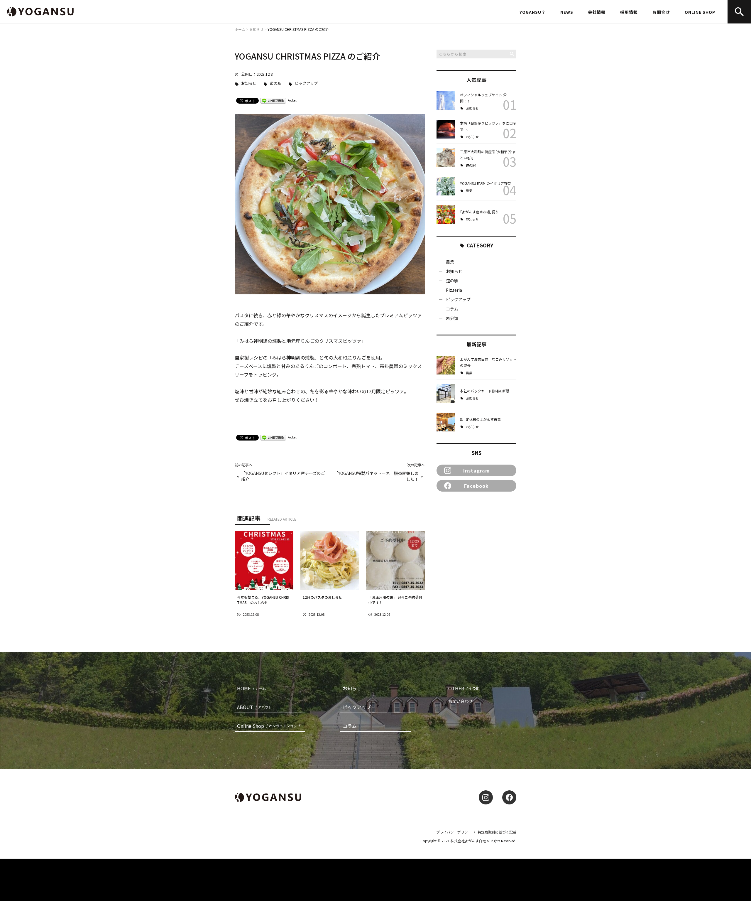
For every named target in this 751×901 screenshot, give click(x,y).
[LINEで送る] (273, 100)
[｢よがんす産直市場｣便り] (446, 214)
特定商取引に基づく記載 (497, 831)
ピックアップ (306, 83)
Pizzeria (454, 290)
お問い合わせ (460, 701)
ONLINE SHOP (700, 12)
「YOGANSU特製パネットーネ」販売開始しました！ (376, 476)
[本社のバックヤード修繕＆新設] (446, 393)
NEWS (566, 12)
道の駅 (275, 83)
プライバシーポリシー (453, 831)
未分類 (452, 318)
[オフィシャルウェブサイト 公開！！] (446, 100)
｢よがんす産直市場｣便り (479, 211)
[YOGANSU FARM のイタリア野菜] (446, 186)
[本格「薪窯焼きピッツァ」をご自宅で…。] (446, 129)
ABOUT (254, 707)
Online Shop (268, 725)
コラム (452, 309)
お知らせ (248, 83)
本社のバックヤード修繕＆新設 (484, 390)
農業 (469, 191)
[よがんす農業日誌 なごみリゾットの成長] (446, 365)
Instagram (476, 470)
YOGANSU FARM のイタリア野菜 (485, 183)
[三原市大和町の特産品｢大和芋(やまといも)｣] (446, 157)
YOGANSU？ (533, 12)
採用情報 (629, 12)
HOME (251, 688)
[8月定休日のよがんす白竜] (446, 422)
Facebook (476, 485)
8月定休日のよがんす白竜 (482, 419)
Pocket (292, 100)
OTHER (463, 688)
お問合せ (661, 12)
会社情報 (596, 12)
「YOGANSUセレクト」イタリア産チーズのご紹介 (283, 476)
